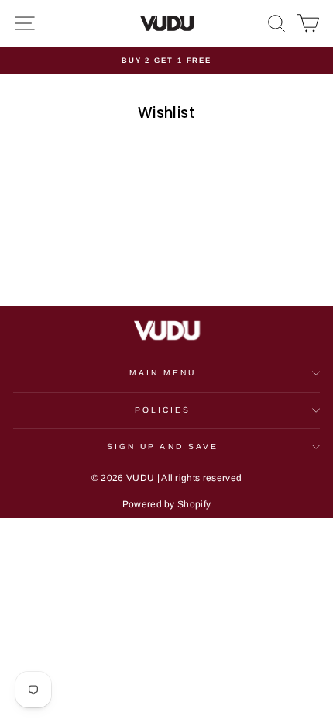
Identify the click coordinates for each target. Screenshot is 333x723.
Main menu (163, 372)
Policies (163, 410)
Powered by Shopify (166, 504)
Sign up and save (162, 446)
